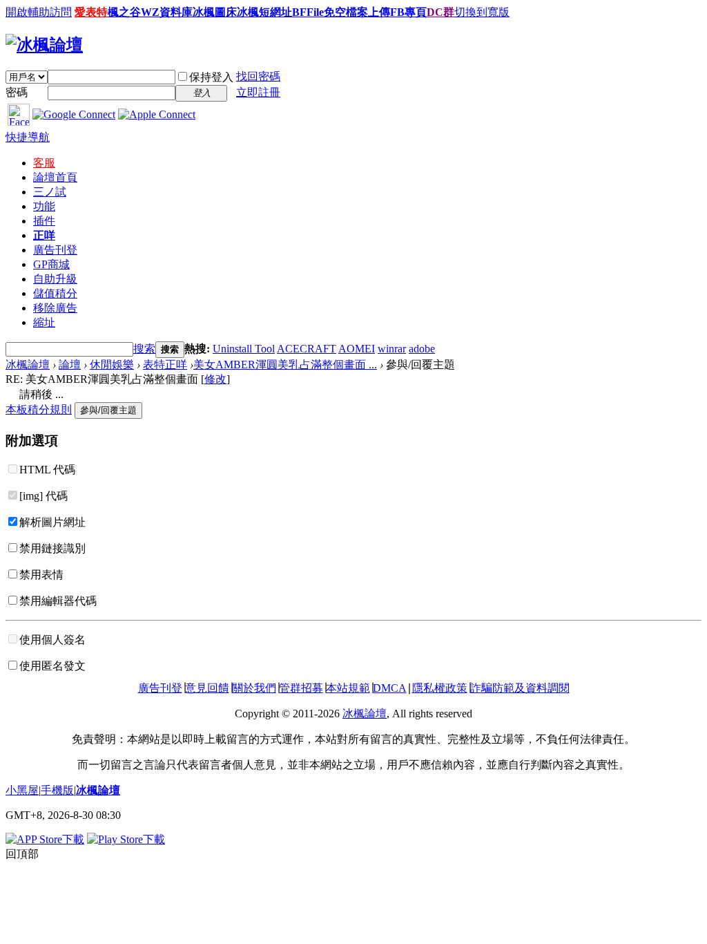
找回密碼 (258, 76)
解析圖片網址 (52, 522)
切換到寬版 (482, 12)
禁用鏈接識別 (52, 548)
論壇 (55, 177)
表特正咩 (165, 364)
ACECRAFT (306, 349)
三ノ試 (49, 192)
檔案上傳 (368, 12)
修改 (215, 379)
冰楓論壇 (28, 364)
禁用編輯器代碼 (58, 601)
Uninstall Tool (244, 349)
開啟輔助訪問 (39, 12)
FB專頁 (408, 12)
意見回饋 (207, 688)
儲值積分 (55, 293)
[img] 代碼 (43, 496)
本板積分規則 (39, 409)
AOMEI (356, 349)
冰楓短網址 (264, 12)
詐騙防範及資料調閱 (520, 688)
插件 (44, 221)
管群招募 (301, 688)
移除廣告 (55, 308)
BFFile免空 (319, 12)
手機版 (57, 790)
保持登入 (211, 77)
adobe (422, 349)
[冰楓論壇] (44, 45)
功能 (44, 206)
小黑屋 (22, 790)
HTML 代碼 (47, 469)
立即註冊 (258, 92)
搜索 (144, 349)
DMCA (390, 688)
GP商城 (51, 264)
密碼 (17, 92)
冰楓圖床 (215, 12)
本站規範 (348, 688)
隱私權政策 (439, 688)
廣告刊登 (55, 250)
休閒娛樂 (112, 364)
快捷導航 (28, 137)
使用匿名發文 (52, 666)
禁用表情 (41, 574)
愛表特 (91, 12)
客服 (44, 163)
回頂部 (22, 854)
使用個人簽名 (52, 639)
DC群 (440, 12)
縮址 (44, 322)
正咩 (44, 235)
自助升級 (55, 279)
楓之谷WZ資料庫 (150, 12)
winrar (392, 349)
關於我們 (254, 688)
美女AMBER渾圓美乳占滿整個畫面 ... (285, 364)
